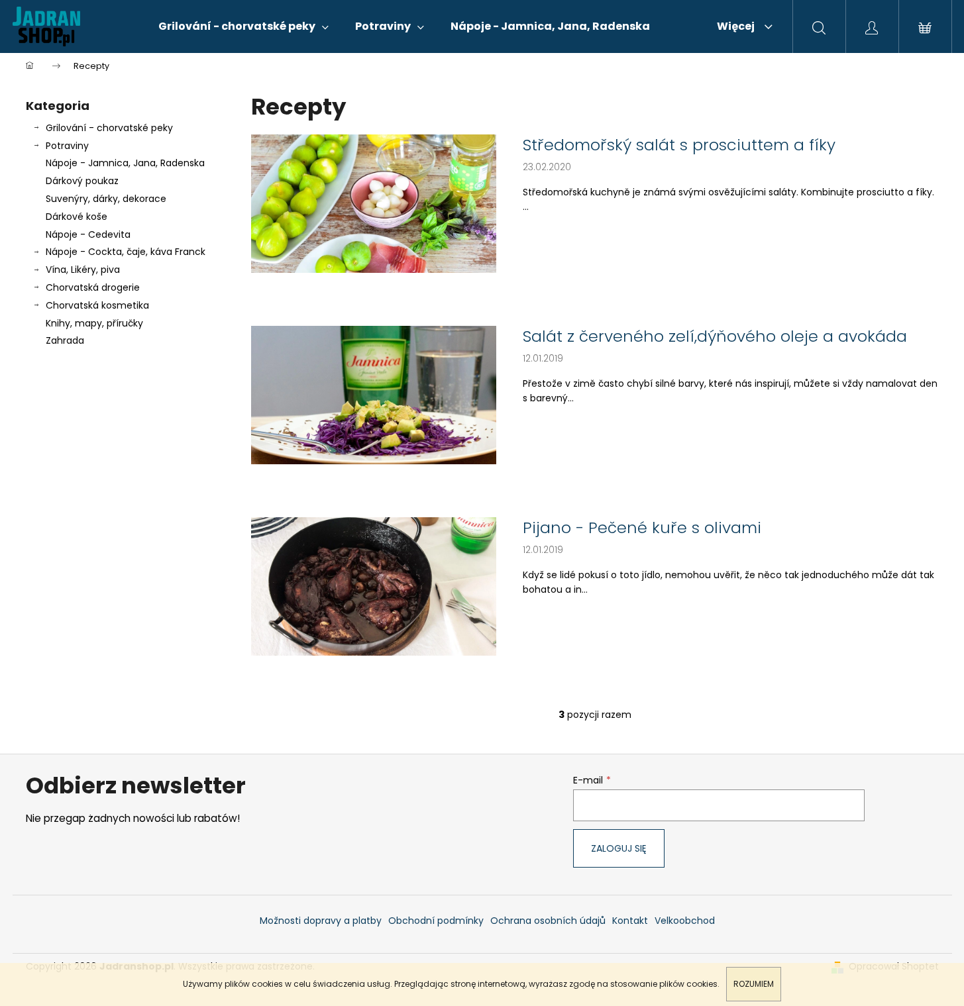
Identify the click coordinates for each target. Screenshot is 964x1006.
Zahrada (65, 340)
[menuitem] (243, 26)
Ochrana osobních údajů (548, 920)
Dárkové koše (76, 216)
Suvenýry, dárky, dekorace (106, 198)
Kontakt (630, 920)
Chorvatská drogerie (93, 287)
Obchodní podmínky (436, 920)
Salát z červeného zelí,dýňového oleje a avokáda (715, 336)
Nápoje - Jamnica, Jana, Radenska (125, 163)
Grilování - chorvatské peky (109, 127)
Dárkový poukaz (82, 180)
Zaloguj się (619, 848)
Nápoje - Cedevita (88, 234)
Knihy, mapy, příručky (94, 323)
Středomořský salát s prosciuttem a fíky (679, 145)
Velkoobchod (685, 920)
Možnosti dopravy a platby (321, 920)
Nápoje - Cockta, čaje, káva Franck (125, 251)
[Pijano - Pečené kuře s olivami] (373, 586)
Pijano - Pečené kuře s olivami (642, 527)
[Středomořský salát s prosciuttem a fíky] (373, 202)
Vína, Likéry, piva (83, 269)
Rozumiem (753, 983)
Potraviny (67, 145)
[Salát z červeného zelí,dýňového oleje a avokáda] (373, 394)
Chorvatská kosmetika (97, 305)
